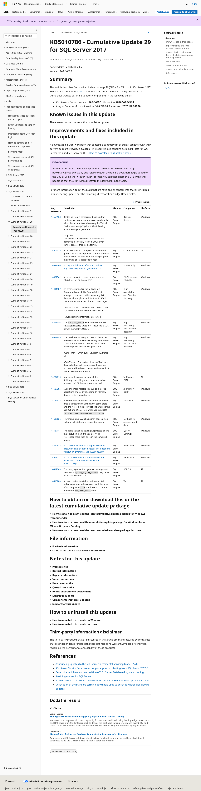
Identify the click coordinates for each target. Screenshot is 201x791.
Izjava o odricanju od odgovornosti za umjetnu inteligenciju (33, 788)
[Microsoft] (5, 4)
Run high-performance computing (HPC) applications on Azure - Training (87, 716)
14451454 (56, 322)
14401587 (56, 289)
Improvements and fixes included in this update (177, 47)
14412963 (56, 469)
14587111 (56, 430)
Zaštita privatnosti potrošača (147, 788)
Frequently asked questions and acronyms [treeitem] (21, 117)
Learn (53, 32)
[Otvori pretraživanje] (187, 4)
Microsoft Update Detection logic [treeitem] (21, 135)
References (171, 73)
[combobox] (20, 35)
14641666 (56, 265)
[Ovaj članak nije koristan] (169, 88)
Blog (89, 788)
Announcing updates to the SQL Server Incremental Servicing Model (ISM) (96, 664)
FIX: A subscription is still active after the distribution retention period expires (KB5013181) (84, 460)
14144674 (56, 400)
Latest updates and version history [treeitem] (21, 126)
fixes (79, 91)
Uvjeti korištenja (175, 788)
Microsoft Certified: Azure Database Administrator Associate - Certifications (88, 734)
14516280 (56, 481)
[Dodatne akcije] (148, 32)
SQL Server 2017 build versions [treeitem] (21, 198)
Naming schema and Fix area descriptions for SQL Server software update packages (102, 680)
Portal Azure (163, 11)
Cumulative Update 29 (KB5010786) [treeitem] (24, 229)
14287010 (56, 377)
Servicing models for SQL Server (73, 676)
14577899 (56, 337)
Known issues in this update (179, 41)
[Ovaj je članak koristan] (166, 88)
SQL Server (81, 32)
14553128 (56, 217)
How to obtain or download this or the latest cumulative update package (179, 55)
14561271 (56, 457)
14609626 (56, 418)
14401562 (56, 277)
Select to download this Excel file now (108, 153)
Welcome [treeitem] (10, 42)
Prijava (194, 3)
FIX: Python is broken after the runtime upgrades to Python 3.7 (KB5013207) (83, 267)
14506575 (56, 250)
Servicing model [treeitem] (16, 151)
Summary (170, 38)
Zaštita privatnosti (118, 788)
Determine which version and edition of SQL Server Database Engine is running (99, 672)
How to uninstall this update (179, 69)
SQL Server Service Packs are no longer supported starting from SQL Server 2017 (100, 668)
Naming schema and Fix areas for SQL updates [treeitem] (20, 144)
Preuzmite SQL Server (185, 11)
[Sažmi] (36, 30)
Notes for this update (176, 65)
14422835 (56, 445)
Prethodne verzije (74, 788)
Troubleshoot (66, 32)
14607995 (56, 388)
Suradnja (101, 788)
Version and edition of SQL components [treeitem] (21, 168)
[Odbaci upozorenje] (197, 19)
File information (173, 61)
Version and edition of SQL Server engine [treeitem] (21, 159)
